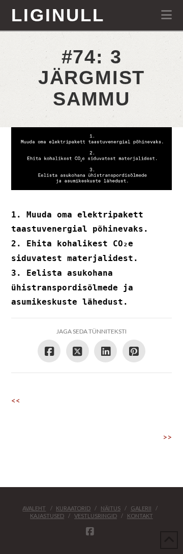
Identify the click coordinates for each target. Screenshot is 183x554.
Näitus (110, 508)
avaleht (34, 508)
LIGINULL (58, 15)
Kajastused (47, 515)
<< (15, 400)
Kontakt (140, 515)
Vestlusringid (95, 515)
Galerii (141, 508)
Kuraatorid (73, 508)
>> (167, 436)
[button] (166, 15)
